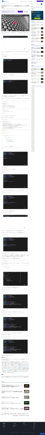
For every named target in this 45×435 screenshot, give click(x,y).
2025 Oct (33, 98)
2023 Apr (33, 126)
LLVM (25, 370)
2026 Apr (33, 91)
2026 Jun (33, 89)
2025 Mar (33, 105)
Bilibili (34, 426)
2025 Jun (33, 102)
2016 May (33, 151)
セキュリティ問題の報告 (22, 432)
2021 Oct (33, 131)
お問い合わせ (4, 425)
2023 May (33, 125)
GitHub (14, 426)
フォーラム (14, 424)
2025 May (33, 103)
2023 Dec (33, 117)
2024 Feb (33, 115)
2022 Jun (33, 129)
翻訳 (32, 9)
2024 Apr (33, 113)
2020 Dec (33, 140)
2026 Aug (33, 87)
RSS (33, 428)
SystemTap (22, 370)
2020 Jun (33, 145)
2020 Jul (33, 144)
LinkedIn (34, 424)
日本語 (34, 432)
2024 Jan (33, 116)
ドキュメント (24, 424)
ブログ (3, 427)
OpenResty (22, 366)
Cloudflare (26, 362)
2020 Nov (33, 141)
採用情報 (4, 426)
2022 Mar (33, 130)
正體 (30, 432)
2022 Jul (33, 128)
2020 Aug (33, 143)
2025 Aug (33, 100)
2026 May (33, 90)
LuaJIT (18, 370)
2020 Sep (33, 142)
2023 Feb (33, 127)
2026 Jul (33, 88)
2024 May (33, 112)
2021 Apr (33, 137)
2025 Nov (33, 97)
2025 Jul (33, 101)
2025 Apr (33, 104)
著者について (33, 8)
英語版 (2, 376)
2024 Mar (33, 114)
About (3, 424)
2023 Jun (33, 124)
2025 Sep (33, 99)
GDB (19, 370)
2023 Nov (33, 118)
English (32, 432)
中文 (28, 432)
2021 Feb (33, 139)
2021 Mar (33, 138)
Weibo (34, 427)
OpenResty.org (14, 425)
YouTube (34, 425)
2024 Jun (33, 111)
